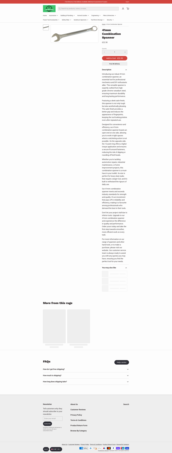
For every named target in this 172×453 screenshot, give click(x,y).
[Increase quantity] (125, 52)
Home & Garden (82, 15)
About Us (74, 404)
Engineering (95, 15)
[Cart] (127, 8)
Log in (127, 1)
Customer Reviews (78, 410)
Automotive (52, 15)
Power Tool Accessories (50, 20)
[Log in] (122, 8)
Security (109, 20)
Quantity (104, 48)
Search (126, 404)
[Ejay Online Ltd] (49, 8)
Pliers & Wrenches (108, 15)
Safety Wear (65, 20)
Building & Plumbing (67, 15)
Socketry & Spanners (80, 20)
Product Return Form (78, 425)
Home (45, 15)
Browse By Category (78, 431)
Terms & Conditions (78, 420)
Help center (122, 362)
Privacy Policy (76, 415)
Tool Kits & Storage (97, 20)
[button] (114, 58)
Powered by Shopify (103, 450)
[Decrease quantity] (104, 52)
